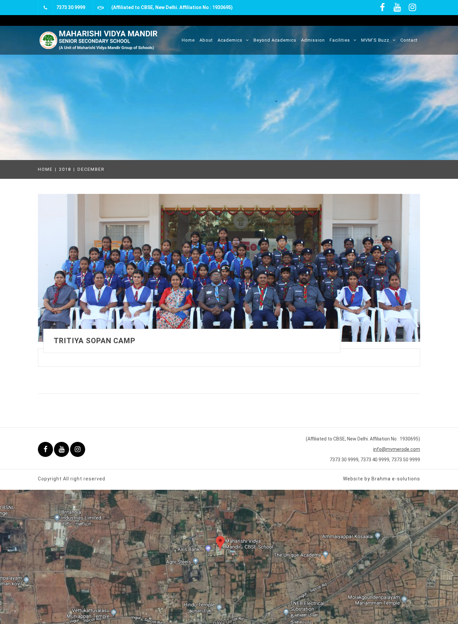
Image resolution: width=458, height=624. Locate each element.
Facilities (340, 40)
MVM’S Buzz (375, 40)
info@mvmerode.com (396, 449)
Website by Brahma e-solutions (381, 478)
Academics (230, 40)
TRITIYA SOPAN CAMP (94, 340)
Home (188, 40)
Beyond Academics (274, 40)
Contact (409, 40)
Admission (313, 40)
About (206, 40)
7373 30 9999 (70, 7)
